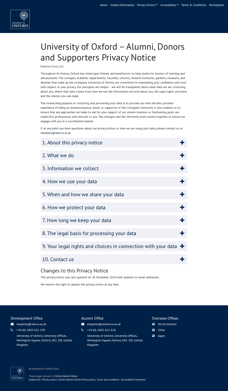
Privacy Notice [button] (146, 5)
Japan (161, 336)
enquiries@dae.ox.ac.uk (31, 324)
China (161, 330)
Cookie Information (122, 5)
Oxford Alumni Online (66, 376)
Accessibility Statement (133, 379)
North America (167, 324)
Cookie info (35, 379)
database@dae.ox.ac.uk (56, 133)
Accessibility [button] (168, 5)
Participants (216, 5)
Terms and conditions (108, 379)
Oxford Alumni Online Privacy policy (77, 379)
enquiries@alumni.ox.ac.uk (104, 324)
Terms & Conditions (193, 5)
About (103, 5)
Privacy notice (49, 379)
